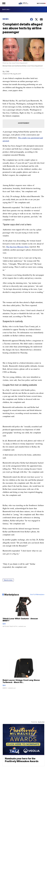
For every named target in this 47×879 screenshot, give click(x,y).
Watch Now (40, 3)
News (6, 19)
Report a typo (8, 580)
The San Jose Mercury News (17, 246)
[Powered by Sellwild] (41, 722)
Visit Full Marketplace (37, 594)
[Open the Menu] (4, 3)
